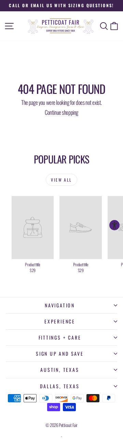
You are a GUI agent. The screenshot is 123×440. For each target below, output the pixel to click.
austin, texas (59, 369)
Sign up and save (60, 353)
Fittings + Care (60, 337)
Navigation (60, 305)
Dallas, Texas (59, 386)
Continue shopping (61, 112)
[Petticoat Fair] (61, 26)
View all (61, 180)
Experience (59, 321)
